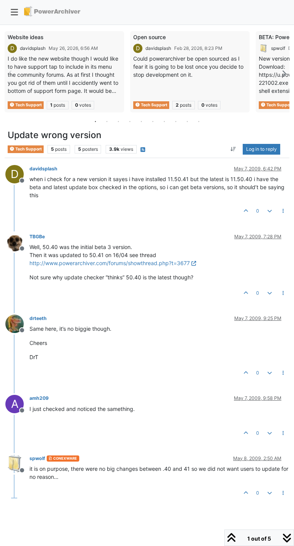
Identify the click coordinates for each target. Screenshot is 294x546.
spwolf (278, 48)
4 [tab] (130, 121)
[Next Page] (283, 73)
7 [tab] (164, 121)
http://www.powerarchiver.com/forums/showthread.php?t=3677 (109, 263)
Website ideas (26, 37)
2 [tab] (107, 121)
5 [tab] (141, 121)
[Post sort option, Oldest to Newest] (233, 149)
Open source (149, 37)
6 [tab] (153, 121)
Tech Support (28, 104)
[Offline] (17, 241)
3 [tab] (118, 121)
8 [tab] (176, 121)
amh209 (39, 398)
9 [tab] (187, 121)
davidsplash (33, 48)
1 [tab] (95, 121)
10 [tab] (199, 121)
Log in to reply (261, 149)
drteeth (38, 318)
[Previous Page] (10, 73)
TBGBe (37, 236)
